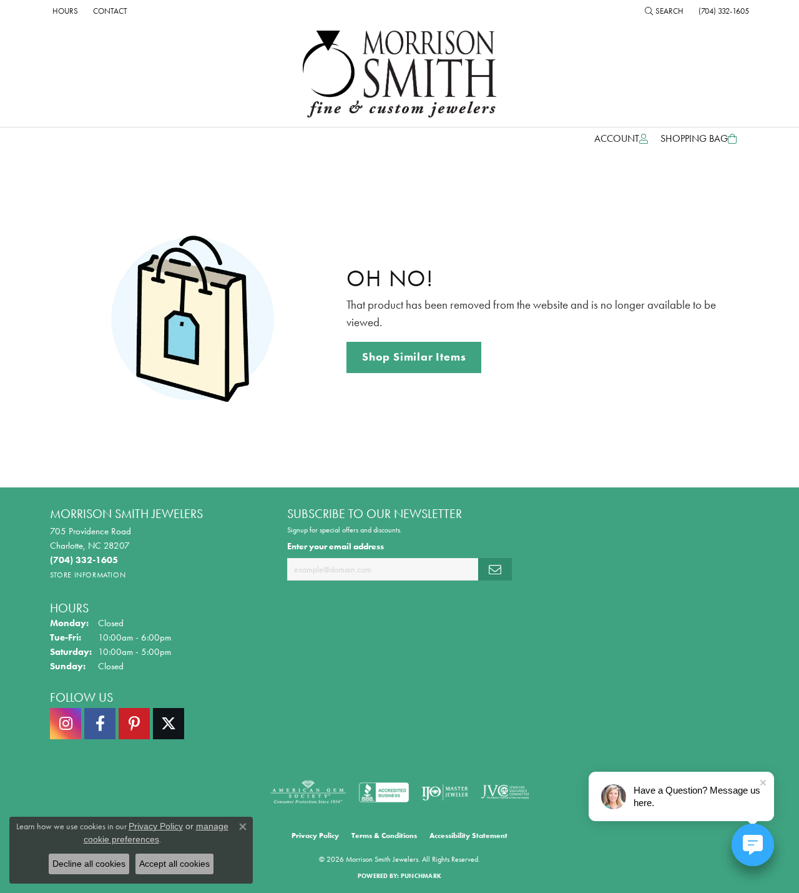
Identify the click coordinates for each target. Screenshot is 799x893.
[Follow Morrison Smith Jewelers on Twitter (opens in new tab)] (168, 723)
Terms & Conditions (384, 836)
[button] (664, 10)
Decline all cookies (88, 864)
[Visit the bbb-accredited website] (384, 792)
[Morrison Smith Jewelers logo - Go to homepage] (399, 74)
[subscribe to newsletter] (495, 569)
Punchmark (421, 876)
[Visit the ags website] (308, 792)
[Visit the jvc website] (505, 792)
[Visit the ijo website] (444, 792)
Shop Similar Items (414, 356)
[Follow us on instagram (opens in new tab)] (65, 723)
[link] (64, 10)
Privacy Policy (315, 836)
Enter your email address (335, 546)
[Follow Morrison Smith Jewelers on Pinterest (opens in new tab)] (134, 723)
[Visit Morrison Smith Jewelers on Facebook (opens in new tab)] (99, 723)
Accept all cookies (174, 864)
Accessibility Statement (468, 836)
